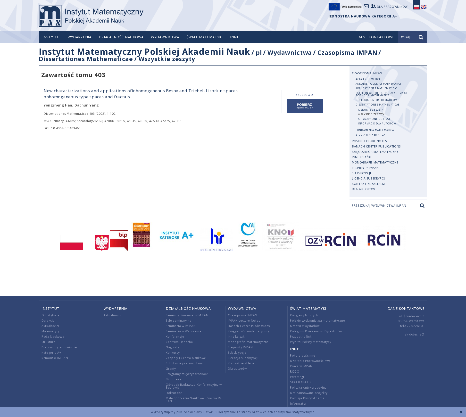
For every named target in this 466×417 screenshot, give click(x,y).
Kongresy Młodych (304, 315)
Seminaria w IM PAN (181, 326)
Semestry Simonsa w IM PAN (187, 315)
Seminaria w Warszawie (183, 331)
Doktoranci (174, 393)
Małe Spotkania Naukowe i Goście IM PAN (194, 399)
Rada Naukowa (53, 337)
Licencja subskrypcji (369, 178)
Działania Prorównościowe (310, 361)
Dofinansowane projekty (308, 393)
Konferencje (175, 337)
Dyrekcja (48, 321)
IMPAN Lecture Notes (369, 141)
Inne (234, 37)
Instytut (51, 37)
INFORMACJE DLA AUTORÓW (377, 123)
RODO (295, 371)
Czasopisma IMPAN (347, 52)
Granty (171, 369)
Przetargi (297, 377)
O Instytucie (50, 315)
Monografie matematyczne (375, 162)
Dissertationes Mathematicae (86, 59)
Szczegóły (305, 95)
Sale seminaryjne (178, 321)
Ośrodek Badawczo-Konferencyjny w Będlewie (194, 386)
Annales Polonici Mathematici (378, 83)
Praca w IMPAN (301, 366)
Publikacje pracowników (184, 363)
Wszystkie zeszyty (167, 59)
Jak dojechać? (414, 334)
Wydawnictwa (165, 37)
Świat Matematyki (205, 37)
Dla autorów (363, 189)
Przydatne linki (301, 337)
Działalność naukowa (121, 37)
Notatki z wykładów (305, 326)
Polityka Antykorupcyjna (308, 387)
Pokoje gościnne (302, 355)
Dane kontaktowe (406, 308)
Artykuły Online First (374, 119)
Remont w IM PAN (55, 358)
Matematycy (51, 331)
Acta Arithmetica (368, 79)
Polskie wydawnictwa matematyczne (317, 321)
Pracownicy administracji (61, 347)
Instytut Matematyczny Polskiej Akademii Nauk (144, 51)
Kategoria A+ (51, 353)
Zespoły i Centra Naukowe (186, 358)
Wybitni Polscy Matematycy (310, 342)
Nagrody (172, 347)
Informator (298, 403)
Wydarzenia (80, 37)
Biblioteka (173, 379)
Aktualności (50, 326)
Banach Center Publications (376, 146)
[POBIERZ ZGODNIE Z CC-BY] (305, 106)
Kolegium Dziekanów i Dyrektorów (316, 331)
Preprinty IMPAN (365, 168)
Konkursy (173, 353)
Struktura (48, 342)
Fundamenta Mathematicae (375, 130)
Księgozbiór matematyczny (375, 152)
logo (91, 16)
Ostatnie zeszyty (370, 109)
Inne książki (361, 157)
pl (259, 52)
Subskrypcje (362, 173)
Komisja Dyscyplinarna (307, 398)
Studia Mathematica (370, 134)
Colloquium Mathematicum (376, 100)
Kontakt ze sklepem (368, 184)
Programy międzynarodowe (187, 374)
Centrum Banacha (179, 342)
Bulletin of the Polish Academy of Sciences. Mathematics (382, 94)
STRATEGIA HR (300, 382)
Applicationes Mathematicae (377, 88)
